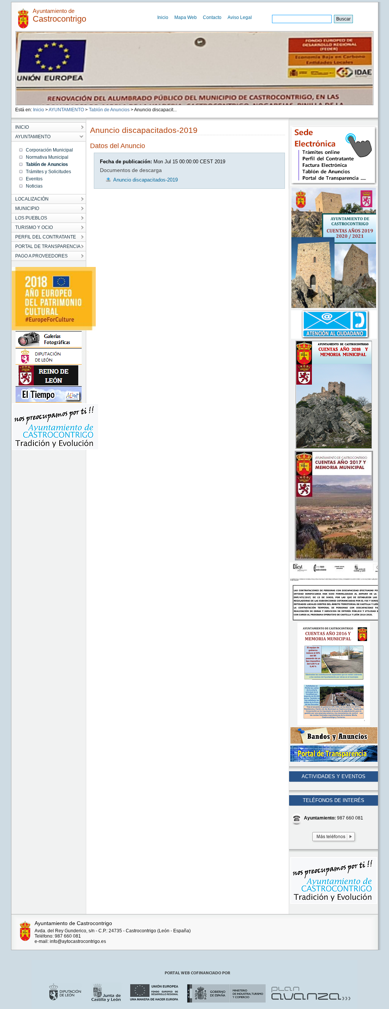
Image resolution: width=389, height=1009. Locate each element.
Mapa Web (185, 17)
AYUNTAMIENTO (66, 109)
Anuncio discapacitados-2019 (145, 180)
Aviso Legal (240, 17)
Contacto (212, 17)
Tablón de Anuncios (109, 109)
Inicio (162, 17)
